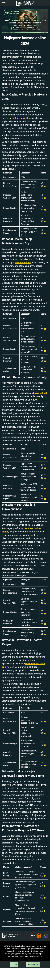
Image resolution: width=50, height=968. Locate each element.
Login (14, 964)
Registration (33, 964)
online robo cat (23, 262)
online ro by (19, 118)
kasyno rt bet (40, 393)
